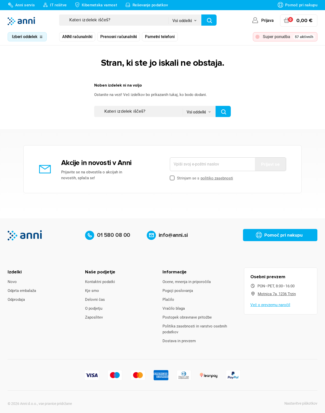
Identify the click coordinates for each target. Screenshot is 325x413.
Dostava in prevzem (179, 341)
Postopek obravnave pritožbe (187, 317)
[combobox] (184, 19)
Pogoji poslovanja (177, 290)
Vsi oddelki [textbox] (182, 20)
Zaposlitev (94, 317)
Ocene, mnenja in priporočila (186, 281)
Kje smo (92, 290)
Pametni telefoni (159, 36)
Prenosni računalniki (118, 36)
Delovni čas (95, 299)
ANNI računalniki (77, 36)
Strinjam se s (205, 178)
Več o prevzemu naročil (270, 305)
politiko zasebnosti (217, 178)
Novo (12, 281)
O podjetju (93, 308)
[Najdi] (209, 20)
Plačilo (168, 299)
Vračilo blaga (173, 308)
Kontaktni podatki (100, 281)
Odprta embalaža (22, 290)
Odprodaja (16, 299)
